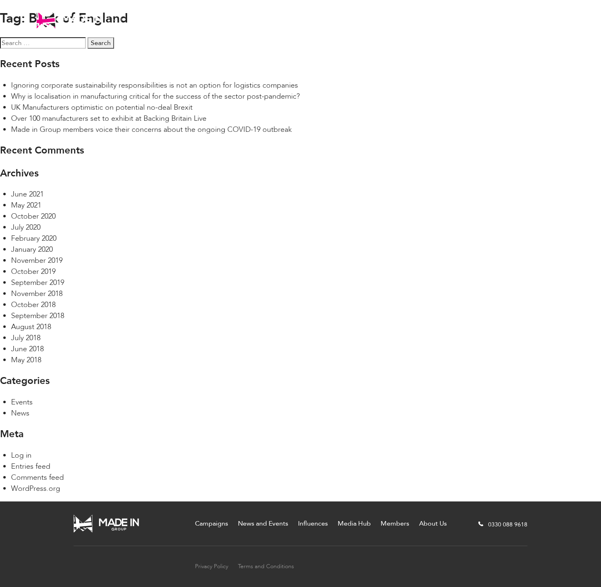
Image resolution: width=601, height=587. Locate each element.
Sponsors (469, 19)
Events (22, 402)
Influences (313, 523)
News (20, 413)
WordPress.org (35, 488)
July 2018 (25, 338)
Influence (278, 19)
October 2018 (33, 305)
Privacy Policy (211, 566)
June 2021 (27, 194)
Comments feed (37, 477)
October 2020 (33, 216)
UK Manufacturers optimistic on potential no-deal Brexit (102, 107)
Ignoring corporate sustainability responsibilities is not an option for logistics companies (154, 85)
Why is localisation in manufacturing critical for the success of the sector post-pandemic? (155, 96)
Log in (21, 455)
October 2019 (33, 271)
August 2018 (31, 327)
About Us (423, 19)
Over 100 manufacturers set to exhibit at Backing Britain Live (108, 118)
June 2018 (27, 349)
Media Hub (327, 19)
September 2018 (37, 316)
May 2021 (26, 205)
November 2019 (37, 260)
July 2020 (25, 227)
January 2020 (32, 249)
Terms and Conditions (266, 566)
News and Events (222, 19)
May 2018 (26, 360)
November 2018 (37, 294)
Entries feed (30, 466)
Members (376, 19)
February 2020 (33, 238)
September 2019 (37, 283)
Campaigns (161, 19)
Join (551, 19)
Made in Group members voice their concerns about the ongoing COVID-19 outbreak (151, 129)
